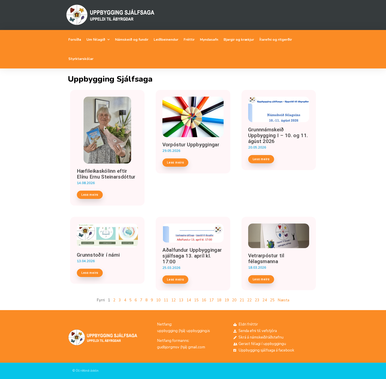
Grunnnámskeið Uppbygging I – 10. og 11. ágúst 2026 (278, 135)
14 (189, 300)
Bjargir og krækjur (239, 39)
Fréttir (189, 39)
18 (219, 300)
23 (257, 300)
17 (211, 300)
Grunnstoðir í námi (98, 255)
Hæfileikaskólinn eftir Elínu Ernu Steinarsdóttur (106, 174)
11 (166, 300)
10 (158, 300)
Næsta (283, 300)
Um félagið (95, 39)
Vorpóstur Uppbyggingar (190, 144)
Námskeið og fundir (131, 39)
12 (173, 300)
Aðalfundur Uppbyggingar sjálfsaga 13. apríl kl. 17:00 (192, 255)
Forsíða (74, 39)
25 (272, 300)
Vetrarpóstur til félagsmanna (266, 258)
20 (234, 300)
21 (242, 300)
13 (181, 300)
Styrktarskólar (80, 58)
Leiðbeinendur (166, 39)
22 (249, 300)
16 (204, 300)
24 (264, 300)
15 (196, 300)
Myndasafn (209, 39)
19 (226, 300)
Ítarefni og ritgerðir (275, 39)
